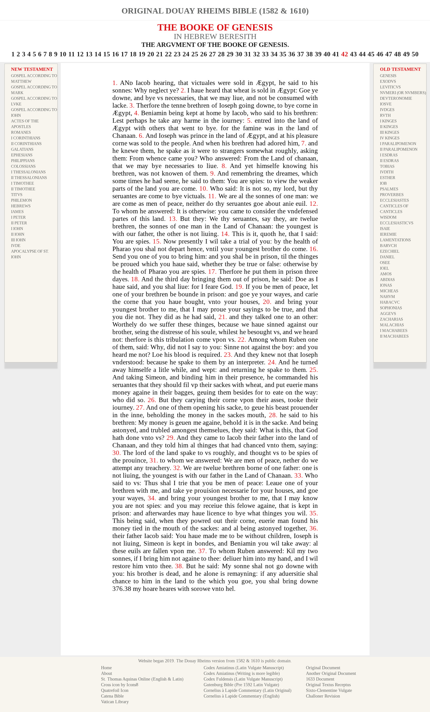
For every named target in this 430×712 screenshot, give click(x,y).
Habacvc (390, 302)
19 (142, 54)
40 (327, 54)
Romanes (21, 132)
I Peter (18, 217)
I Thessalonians (28, 172)
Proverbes (392, 194)
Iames (17, 211)
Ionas (386, 285)
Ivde (15, 245)
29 (230, 54)
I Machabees (393, 330)
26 (203, 54)
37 (300, 54)
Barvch (388, 245)
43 (353, 54)
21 (159, 54)
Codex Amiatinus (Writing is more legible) (242, 673)
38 (309, 54)
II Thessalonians (29, 177)
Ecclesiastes (394, 200)
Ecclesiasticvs (396, 223)
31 (247, 54)
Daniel (387, 257)
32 (256, 54)
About (106, 673)
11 (71, 54)
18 (133, 54)
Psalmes (389, 189)
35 (283, 54)
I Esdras (389, 155)
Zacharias (391, 319)
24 (186, 54)
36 (291, 54)
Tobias (387, 166)
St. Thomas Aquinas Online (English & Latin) (142, 679)
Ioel (384, 268)
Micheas (389, 291)
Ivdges (387, 109)
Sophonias (391, 308)
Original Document (323, 667)
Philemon (21, 200)
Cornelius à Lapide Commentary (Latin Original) (247, 690)
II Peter (19, 223)
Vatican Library (115, 701)
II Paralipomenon (398, 149)
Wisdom (388, 217)
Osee (385, 262)
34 (274, 54)
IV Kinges (389, 138)
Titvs (16, 194)
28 (221, 54)
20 (150, 54)
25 (194, 54)
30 (238, 54)
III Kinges (389, 132)
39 (318, 54)
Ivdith (386, 172)
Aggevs (388, 313)
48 (397, 54)
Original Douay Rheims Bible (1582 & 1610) (215, 10)
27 (212, 54)
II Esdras (389, 160)
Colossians (23, 166)
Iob (383, 183)
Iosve (386, 104)
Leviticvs (390, 87)
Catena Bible (112, 696)
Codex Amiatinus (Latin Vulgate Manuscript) (244, 667)
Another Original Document (331, 673)
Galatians (22, 149)
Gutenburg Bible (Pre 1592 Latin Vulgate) (241, 684)
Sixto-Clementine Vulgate (329, 690)
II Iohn (17, 234)
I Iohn (17, 228)
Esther (387, 177)
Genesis (388, 75)
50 (415, 54)
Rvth (385, 115)
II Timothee (23, 189)
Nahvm (387, 296)
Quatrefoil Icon (114, 690)
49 (406, 54)
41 (335, 54)
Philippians (23, 160)
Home (106, 667)
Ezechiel (389, 251)
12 (80, 54)
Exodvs (388, 81)
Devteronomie (396, 98)
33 (265, 54)
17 (124, 54)
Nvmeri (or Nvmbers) (403, 92)
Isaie (385, 228)
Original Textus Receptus (328, 684)
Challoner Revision (323, 696)
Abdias (387, 279)
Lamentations (395, 240)
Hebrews (21, 206)
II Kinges (389, 126)
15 (106, 54)
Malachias (392, 324)
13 (89, 54)
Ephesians (21, 155)
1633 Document (320, 679)
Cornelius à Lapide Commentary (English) (242, 696)
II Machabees (394, 336)
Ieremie (388, 234)
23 (177, 54)
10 (62, 54)
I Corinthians (25, 138)
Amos (386, 274)
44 (362, 54)
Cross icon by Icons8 (119, 684)
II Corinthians (26, 143)
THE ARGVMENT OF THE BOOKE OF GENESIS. (215, 44)
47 (388, 54)
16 (115, 54)
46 (379, 54)
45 (371, 54)
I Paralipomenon (398, 143)
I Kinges (388, 121)
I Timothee (22, 183)
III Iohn (18, 240)
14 (97, 54)
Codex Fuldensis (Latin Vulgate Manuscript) (243, 679)
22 (168, 54)
